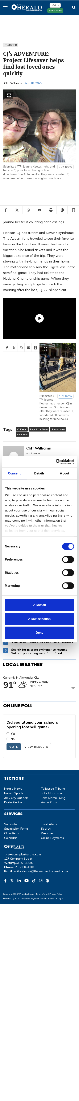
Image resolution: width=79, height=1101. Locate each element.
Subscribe (55, 10)
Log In (55, 5)
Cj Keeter (21, 429)
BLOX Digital (58, 898)
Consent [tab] (14, 473)
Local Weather (23, 664)
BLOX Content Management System (30, 898)
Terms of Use (41, 894)
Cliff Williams (13, 83)
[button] (73, 210)
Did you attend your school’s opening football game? (32, 724)
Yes (13, 733)
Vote (13, 747)
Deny (39, 632)
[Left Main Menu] (5, 7)
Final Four (22, 434)
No (13, 739)
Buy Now (65, 166)
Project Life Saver (39, 429)
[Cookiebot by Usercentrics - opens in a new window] (56, 462)
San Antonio (58, 429)
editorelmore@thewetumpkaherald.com (41, 871)
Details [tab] (39, 473)
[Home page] (27, 7)
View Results (36, 747)
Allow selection (39, 619)
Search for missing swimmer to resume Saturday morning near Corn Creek (39, 651)
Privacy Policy (55, 894)
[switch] (68, 559)
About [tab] (64, 473)
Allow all (39, 605)
